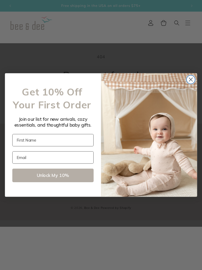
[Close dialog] (190, 79)
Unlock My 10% (53, 175)
